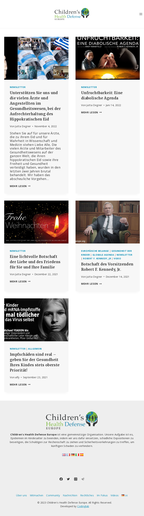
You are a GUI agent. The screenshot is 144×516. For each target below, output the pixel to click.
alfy (17, 377)
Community (53, 495)
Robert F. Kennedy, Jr (97, 258)
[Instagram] (76, 479)
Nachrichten (70, 495)
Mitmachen (36, 495)
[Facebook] (61, 479)
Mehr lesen (20, 186)
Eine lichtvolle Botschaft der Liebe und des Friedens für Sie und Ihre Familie (35, 261)
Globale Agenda (103, 254)
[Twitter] (68, 479)
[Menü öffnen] (141, 14)
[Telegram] (83, 479)
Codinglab (83, 506)
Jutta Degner (23, 126)
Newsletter (17, 87)
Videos (115, 495)
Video (117, 258)
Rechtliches (87, 495)
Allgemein (35, 348)
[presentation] (36, 58)
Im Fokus (102, 495)
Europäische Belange (95, 250)
